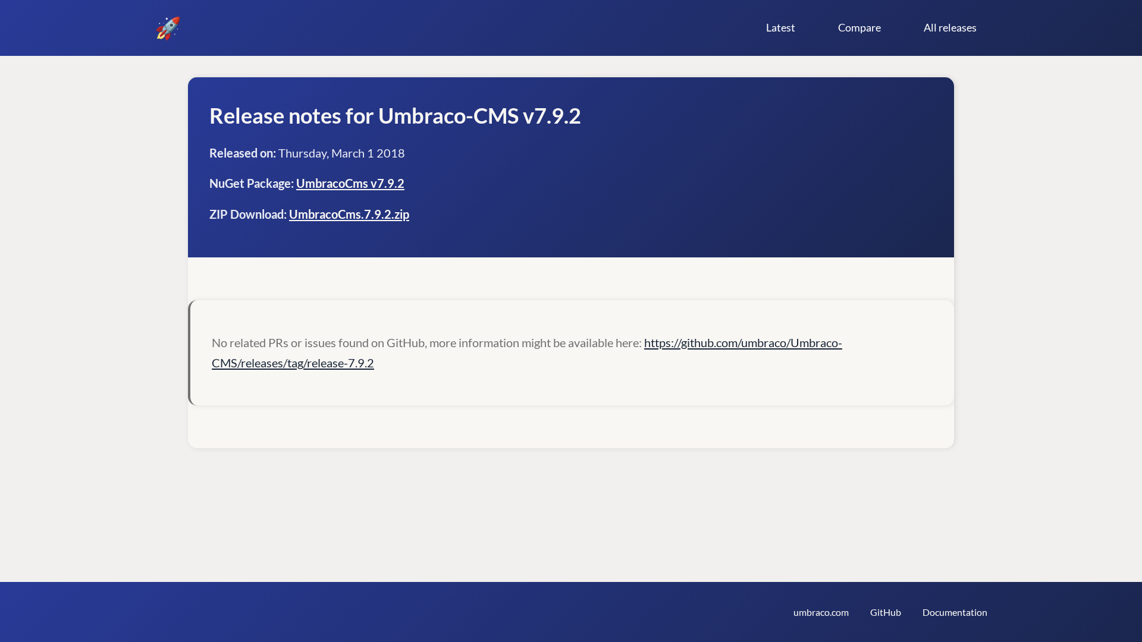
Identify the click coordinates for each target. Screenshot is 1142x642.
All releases (950, 27)
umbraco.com (821, 612)
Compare (859, 27)
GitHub (885, 612)
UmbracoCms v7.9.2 (350, 183)
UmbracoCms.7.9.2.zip (349, 214)
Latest (780, 27)
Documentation (955, 612)
